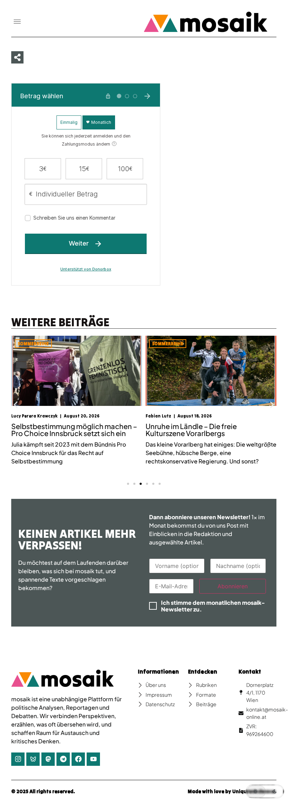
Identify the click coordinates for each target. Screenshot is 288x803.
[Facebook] (78, 759)
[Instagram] (18, 759)
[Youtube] (93, 759)
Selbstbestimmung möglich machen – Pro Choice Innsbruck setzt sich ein (74, 429)
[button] (17, 21)
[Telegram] (63, 759)
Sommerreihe (33, 343)
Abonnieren (232, 586)
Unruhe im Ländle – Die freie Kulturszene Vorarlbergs (191, 429)
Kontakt (250, 671)
